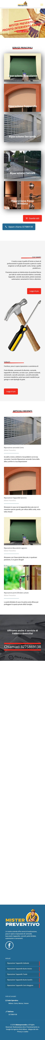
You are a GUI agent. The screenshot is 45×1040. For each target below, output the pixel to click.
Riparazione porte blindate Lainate (16, 593)
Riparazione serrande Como (14, 447)
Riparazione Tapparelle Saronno (15, 498)
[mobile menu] (42, 5)
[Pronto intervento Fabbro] (22, 3)
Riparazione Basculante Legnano (15, 548)
